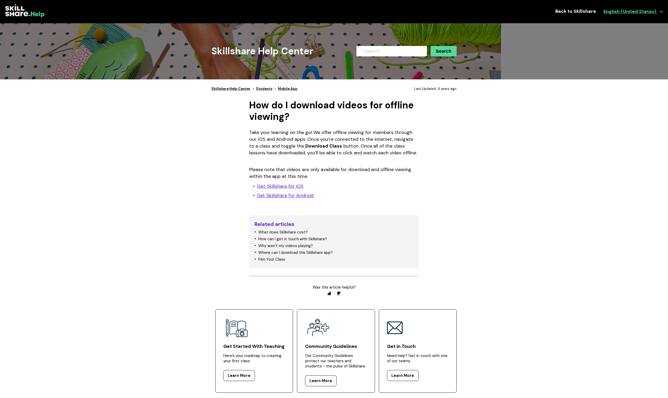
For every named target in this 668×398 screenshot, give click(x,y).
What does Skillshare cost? (283, 232)
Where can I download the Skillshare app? (295, 252)
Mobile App (287, 88)
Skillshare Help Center (230, 88)
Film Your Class (271, 259)
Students (264, 88)
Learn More (239, 375)
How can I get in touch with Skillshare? (292, 239)
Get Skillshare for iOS (280, 186)
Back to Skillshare (575, 11)
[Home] (24, 16)
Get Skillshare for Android (285, 195)
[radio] (329, 293)
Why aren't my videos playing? (285, 245)
